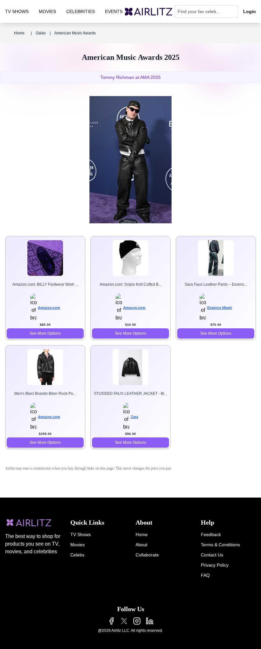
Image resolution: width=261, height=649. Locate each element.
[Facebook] (111, 621)
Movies (77, 544)
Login (249, 11)
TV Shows (80, 534)
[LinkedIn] (149, 621)
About (141, 544)
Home (19, 33)
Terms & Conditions (220, 544)
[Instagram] (137, 621)
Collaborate (147, 554)
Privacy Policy (215, 565)
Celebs (77, 554)
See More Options (45, 333)
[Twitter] (124, 621)
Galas (41, 33)
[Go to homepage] (149, 11)
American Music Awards (75, 33)
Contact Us (212, 554)
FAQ (205, 575)
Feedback (211, 534)
